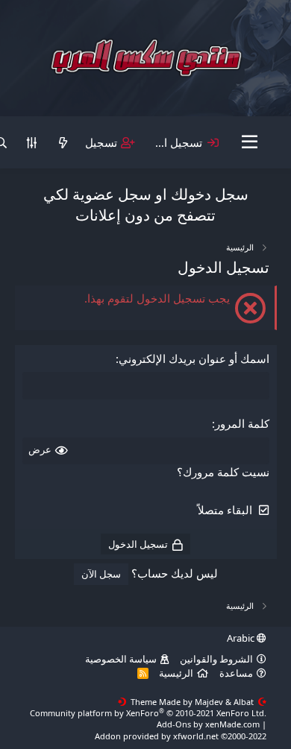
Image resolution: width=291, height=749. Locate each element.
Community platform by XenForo (148, 712)
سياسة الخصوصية (121, 659)
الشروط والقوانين (216, 659)
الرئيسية (176, 673)
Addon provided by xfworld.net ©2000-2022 (180, 736)
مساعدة (236, 673)
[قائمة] (249, 142)
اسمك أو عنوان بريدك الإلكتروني (194, 358)
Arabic (242, 638)
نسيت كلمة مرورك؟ (223, 471)
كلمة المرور (242, 423)
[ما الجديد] (62, 143)
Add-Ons (174, 724)
